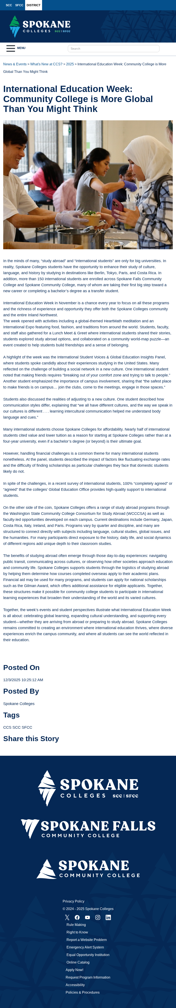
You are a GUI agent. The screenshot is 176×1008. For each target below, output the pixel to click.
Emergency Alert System (85, 947)
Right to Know (77, 932)
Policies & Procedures (83, 992)
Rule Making (76, 925)
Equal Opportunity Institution (88, 955)
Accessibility (75, 985)
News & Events (15, 64)
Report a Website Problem (87, 940)
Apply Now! (74, 970)
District (34, 5)
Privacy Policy (73, 901)
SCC (9, 5)
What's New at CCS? (46, 64)
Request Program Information (88, 977)
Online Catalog (78, 962)
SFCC (19, 5)
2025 (70, 64)
